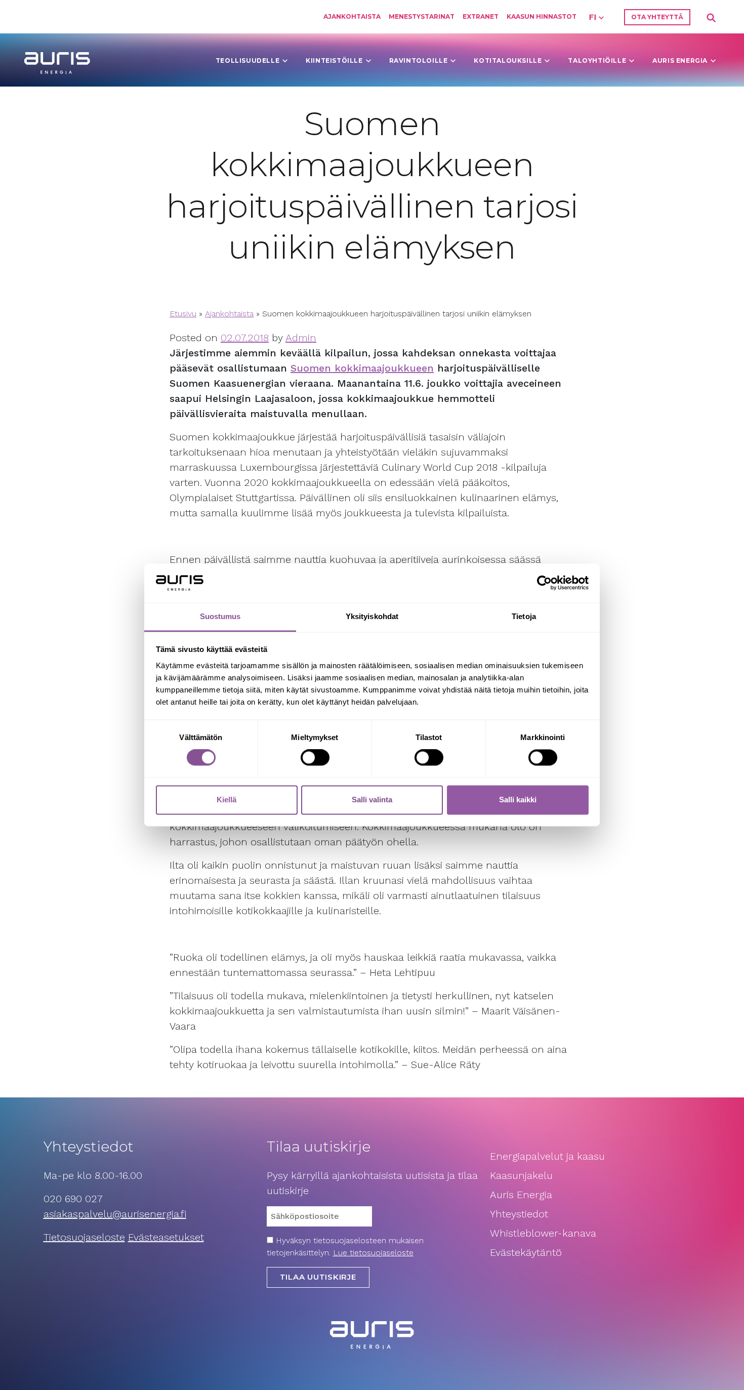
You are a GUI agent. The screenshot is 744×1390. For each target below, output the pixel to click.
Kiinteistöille (334, 60)
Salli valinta (372, 799)
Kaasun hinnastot (541, 16)
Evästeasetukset (166, 1237)
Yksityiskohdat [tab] (372, 616)
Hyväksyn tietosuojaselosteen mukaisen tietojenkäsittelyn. (345, 1246)
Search (712, 18)
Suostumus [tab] (220, 616)
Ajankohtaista (352, 16)
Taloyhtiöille (597, 60)
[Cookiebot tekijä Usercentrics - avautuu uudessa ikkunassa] (544, 583)
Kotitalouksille (508, 60)
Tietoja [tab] (524, 616)
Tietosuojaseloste (84, 1237)
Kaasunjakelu (521, 1175)
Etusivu (183, 313)
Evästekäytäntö (527, 1252)
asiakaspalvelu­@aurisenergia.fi (115, 1214)
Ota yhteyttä (657, 17)
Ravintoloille (418, 60)
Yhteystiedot (519, 1214)
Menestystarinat (421, 16)
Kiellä (226, 799)
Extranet (481, 16)
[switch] (315, 758)
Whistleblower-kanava (543, 1233)
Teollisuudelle (247, 60)
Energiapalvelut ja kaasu (547, 1156)
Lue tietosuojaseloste (373, 1252)
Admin (300, 338)
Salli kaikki (517, 799)
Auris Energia (680, 60)
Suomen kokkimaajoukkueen (362, 368)
